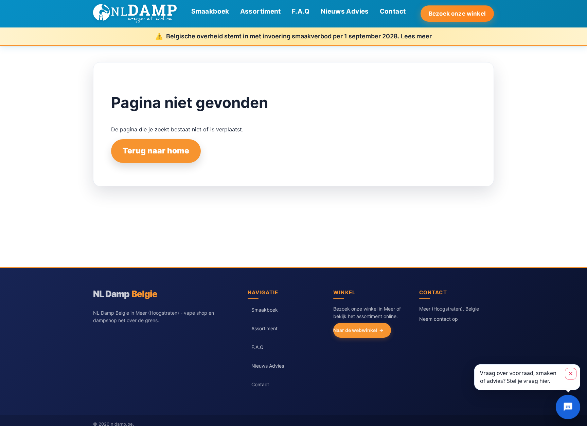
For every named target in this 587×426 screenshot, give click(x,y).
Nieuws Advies (345, 11)
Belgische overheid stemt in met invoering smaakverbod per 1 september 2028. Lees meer (299, 36)
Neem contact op (438, 319)
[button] (527, 377)
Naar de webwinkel (355, 330)
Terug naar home (156, 150)
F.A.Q (301, 11)
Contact (393, 11)
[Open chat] (568, 407)
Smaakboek (210, 11)
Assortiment (260, 11)
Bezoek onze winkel (457, 13)
